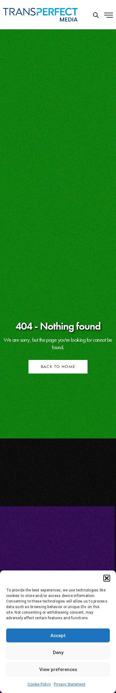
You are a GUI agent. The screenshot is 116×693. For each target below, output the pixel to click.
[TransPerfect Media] (40, 14)
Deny (58, 652)
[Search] (96, 15)
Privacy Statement (69, 684)
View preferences (58, 669)
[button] (107, 578)
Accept (58, 635)
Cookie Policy (39, 684)
